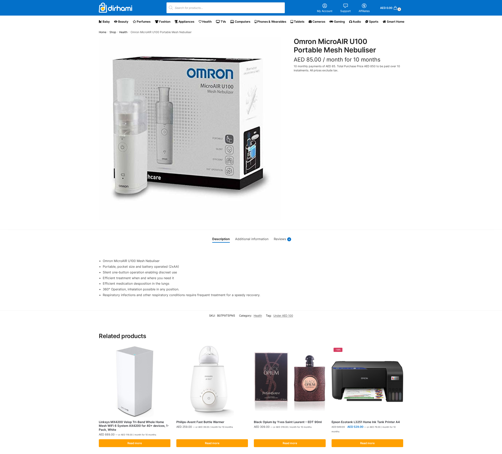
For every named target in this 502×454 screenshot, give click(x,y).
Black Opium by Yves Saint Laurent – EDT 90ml (288, 422)
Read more (134, 443)
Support (345, 11)
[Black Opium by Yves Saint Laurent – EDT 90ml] (289, 381)
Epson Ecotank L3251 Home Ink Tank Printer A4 (366, 422)
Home (102, 32)
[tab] (221, 239)
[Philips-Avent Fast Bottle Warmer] (212, 381)
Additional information (251, 239)
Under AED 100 (283, 315)
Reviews (282, 239)
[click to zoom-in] (190, 128)
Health (123, 32)
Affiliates (364, 11)
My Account (324, 11)
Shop (112, 32)
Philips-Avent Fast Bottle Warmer (200, 422)
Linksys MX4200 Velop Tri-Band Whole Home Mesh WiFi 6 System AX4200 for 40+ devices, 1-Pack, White (134, 426)
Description (221, 239)
